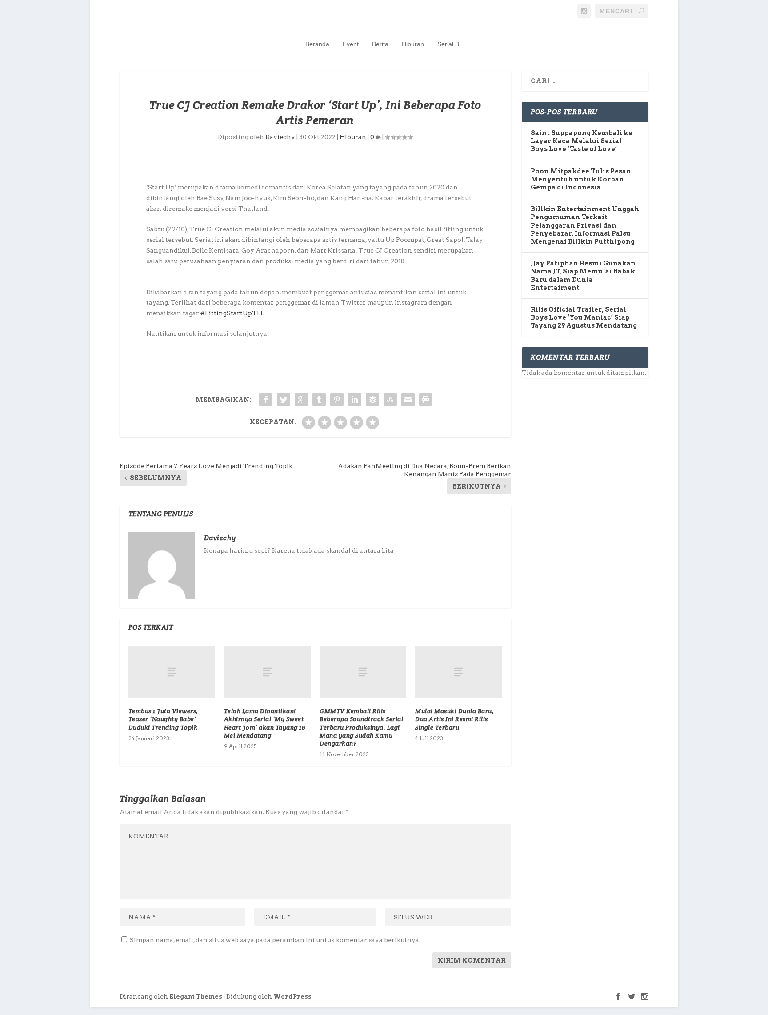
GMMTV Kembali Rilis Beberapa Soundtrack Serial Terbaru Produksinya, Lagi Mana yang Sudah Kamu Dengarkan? (361, 727)
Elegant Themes (195, 996)
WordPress (292, 996)
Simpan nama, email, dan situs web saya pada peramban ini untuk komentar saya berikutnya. (275, 939)
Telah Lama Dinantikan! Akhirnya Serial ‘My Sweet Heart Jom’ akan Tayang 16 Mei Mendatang (265, 723)
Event (351, 44)
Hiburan (413, 44)
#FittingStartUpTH (231, 313)
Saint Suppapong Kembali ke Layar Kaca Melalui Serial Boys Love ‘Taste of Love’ (581, 140)
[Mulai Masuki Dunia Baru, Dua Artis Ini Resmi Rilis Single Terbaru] (458, 672)
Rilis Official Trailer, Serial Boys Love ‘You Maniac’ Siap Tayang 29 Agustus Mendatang (584, 317)
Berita (380, 44)
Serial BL (450, 44)
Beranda (317, 44)
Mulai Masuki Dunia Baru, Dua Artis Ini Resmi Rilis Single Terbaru (454, 719)
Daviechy (280, 136)
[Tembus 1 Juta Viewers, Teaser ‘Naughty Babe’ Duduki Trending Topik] (171, 672)
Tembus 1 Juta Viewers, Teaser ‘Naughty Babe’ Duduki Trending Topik (163, 719)
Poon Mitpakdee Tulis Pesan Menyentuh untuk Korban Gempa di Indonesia (581, 179)
